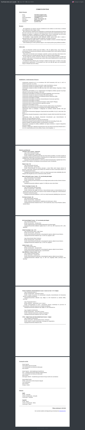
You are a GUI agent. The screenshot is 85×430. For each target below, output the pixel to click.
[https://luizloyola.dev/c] (62, 411)
